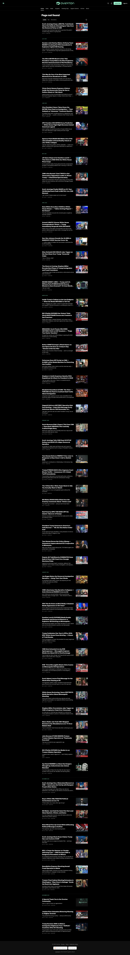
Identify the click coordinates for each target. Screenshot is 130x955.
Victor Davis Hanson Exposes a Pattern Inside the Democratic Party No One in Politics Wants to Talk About (56, 90)
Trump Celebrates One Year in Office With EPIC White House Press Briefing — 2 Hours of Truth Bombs (57, 635)
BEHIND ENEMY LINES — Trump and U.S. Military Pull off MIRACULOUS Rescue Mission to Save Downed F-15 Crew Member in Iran (58, 284)
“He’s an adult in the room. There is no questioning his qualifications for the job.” (56, 380)
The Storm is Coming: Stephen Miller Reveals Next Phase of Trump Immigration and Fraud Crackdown (57, 268)
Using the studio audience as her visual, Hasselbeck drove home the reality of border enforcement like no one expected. (58, 396)
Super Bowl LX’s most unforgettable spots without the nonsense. (56, 490)
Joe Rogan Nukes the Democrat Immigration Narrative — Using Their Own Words (58, 577)
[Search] (108, 3)
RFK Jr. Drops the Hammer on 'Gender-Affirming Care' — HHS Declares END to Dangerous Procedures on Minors (56, 852)
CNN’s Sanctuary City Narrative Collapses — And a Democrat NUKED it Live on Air (58, 591)
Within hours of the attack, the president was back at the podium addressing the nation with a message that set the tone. (57, 229)
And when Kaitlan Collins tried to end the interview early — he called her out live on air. (57, 367)
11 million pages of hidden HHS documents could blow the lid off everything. (57, 243)
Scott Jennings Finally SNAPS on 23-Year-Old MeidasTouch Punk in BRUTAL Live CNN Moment (57, 191)
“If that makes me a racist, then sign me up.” (53, 803)
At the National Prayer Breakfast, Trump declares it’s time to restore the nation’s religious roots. (57, 532)
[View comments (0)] (53, 218)
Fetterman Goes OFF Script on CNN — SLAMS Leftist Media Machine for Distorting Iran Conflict (58, 362)
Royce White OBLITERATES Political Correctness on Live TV (55, 800)
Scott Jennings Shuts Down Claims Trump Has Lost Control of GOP (57, 838)
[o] (81, 27)
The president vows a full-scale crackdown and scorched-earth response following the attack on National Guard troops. (57, 930)
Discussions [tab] (53, 19)
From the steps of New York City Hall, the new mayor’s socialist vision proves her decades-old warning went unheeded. (56, 770)
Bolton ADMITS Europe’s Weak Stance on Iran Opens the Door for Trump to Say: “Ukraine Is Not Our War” (57, 346)
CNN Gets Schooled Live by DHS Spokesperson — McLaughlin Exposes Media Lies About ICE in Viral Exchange (56, 651)
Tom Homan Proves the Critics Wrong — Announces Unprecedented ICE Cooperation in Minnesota (58, 543)
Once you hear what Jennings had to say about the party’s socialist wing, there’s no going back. (57, 30)
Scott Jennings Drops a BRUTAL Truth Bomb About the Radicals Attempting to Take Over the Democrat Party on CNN (58, 26)
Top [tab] (48, 19)
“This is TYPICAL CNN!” (48, 258)
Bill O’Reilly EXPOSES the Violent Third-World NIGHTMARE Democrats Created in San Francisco (57, 315)
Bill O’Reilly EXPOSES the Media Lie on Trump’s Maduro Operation (56, 751)
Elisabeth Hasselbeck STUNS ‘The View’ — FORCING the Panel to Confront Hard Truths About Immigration (57, 392)
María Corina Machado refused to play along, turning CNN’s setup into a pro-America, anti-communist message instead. (57, 180)
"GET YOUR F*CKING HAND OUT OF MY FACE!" (54, 195)
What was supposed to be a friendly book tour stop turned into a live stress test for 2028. (57, 431)
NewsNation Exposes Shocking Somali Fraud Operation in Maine (56, 867)
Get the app (72, 948)
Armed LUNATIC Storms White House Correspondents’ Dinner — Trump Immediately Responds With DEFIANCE (56, 224)
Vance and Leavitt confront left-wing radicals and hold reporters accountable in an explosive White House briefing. (57, 699)
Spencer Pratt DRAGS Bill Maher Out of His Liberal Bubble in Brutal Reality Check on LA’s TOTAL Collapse (57, 141)
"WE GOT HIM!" (46, 288)
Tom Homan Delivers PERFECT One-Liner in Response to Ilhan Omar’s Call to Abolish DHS (57, 458)
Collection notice (74, 944)
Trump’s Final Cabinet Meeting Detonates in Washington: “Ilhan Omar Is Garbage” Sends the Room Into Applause (58, 882)
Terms (67, 944)
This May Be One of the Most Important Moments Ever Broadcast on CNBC (56, 75)
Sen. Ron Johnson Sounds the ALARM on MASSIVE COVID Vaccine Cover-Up (56, 239)
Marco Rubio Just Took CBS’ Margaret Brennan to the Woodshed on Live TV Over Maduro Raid (57, 724)
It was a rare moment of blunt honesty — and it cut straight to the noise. (57, 351)
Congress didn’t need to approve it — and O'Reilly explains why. (57, 755)
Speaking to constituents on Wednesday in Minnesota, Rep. (57, 462)
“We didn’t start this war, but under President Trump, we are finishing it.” (57, 412)
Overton (48, 33)
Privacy (63, 944)
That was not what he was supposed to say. (53, 742)
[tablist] (49, 19)
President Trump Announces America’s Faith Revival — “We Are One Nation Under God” (57, 527)
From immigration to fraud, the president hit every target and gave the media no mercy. (58, 640)
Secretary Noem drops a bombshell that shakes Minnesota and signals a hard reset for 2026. (57, 886)
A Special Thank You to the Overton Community (55, 900)
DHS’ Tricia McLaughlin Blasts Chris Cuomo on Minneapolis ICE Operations (57, 666)
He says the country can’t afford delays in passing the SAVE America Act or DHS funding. (57, 335)
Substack (57, 952)
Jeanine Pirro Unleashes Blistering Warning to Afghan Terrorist (57, 912)
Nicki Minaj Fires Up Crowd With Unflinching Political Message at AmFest (58, 826)
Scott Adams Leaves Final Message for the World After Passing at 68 (57, 679)
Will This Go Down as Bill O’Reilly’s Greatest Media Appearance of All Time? (58, 605)
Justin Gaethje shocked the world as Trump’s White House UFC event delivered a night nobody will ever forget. (57, 129)
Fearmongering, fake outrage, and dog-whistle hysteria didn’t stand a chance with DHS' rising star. (58, 655)
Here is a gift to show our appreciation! (52, 903)
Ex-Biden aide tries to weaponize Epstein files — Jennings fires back (57, 841)
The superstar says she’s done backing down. (53, 829)
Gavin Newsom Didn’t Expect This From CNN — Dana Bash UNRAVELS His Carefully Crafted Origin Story (58, 426)
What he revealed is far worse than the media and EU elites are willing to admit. (57, 516)
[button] (42, 8)
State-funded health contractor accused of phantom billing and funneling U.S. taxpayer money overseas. (57, 871)
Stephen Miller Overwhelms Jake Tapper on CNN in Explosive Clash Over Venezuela (58, 709)
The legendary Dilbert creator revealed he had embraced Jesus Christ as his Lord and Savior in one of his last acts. (56, 683)
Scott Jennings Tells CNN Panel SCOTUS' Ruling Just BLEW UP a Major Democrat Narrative (56, 442)
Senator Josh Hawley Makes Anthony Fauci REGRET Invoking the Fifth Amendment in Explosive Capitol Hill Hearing (57, 45)
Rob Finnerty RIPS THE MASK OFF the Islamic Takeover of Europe (55, 513)
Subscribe (117, 3)
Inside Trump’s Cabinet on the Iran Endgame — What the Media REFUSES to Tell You (58, 300)
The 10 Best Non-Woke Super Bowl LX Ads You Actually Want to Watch (57, 487)
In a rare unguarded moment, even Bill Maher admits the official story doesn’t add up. (57, 815)
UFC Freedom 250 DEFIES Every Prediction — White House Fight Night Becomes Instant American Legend (58, 125)
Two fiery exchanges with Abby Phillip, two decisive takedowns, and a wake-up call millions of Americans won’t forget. (57, 789)
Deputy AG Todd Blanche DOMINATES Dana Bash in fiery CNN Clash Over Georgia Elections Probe (57, 559)
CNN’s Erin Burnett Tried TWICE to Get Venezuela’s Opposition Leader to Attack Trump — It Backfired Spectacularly (56, 175)
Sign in (125, 3)
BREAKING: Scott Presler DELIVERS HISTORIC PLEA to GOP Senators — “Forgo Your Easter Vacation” (57, 331)
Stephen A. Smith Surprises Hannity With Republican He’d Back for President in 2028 (57, 377)
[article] (65, 29)
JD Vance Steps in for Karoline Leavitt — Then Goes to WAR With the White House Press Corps (57, 160)
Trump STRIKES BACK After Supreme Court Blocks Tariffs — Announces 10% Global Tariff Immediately (57, 472)
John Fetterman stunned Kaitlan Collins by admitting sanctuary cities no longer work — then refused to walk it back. (57, 594)
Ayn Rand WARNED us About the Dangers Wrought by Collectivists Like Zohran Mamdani (57, 766)
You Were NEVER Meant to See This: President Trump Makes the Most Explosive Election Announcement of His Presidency (57, 61)
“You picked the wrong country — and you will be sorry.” (56, 915)
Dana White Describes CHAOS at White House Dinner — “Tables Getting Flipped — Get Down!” (57, 209)
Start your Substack (61, 948)
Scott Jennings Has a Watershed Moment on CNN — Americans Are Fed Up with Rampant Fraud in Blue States (58, 785)
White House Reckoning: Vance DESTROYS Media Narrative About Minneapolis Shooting (57, 694)
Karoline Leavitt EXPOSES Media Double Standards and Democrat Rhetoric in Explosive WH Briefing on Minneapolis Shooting (56, 619)
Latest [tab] (44, 19)
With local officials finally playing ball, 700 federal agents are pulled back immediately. (58, 548)
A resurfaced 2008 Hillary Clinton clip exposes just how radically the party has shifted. (56, 581)
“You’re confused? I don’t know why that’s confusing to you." (57, 728)
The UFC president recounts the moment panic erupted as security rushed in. (57, 213)
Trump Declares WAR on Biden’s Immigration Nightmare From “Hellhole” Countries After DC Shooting (56, 926)
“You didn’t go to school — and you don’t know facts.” (56, 503)
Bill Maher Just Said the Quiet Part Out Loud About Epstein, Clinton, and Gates (57, 812)
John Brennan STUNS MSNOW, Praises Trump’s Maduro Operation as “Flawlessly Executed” (57, 738)
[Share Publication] (111, 3)
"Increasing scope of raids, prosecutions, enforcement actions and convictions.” (58, 272)
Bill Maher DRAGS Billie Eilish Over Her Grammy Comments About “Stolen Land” (56, 501)
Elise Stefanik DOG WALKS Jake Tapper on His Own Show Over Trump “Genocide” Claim (57, 254)
